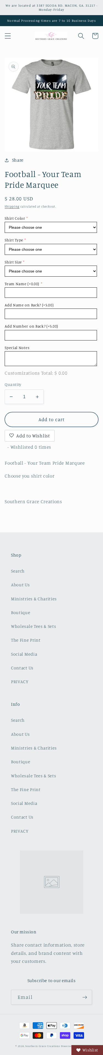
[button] (8, 36)
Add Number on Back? (31, 326)
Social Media (24, 654)
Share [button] (18, 160)
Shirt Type (14, 240)
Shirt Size (13, 262)
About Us (20, 584)
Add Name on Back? (29, 304)
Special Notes (17, 347)
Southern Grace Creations (42, 1046)
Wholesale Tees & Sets (33, 626)
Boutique (20, 612)
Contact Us (22, 667)
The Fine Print (26, 640)
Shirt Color (15, 218)
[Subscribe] (85, 997)
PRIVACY (20, 681)
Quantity (13, 384)
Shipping (12, 206)
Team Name (22, 283)
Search (18, 571)
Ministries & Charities (34, 598)
